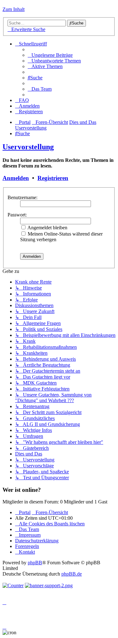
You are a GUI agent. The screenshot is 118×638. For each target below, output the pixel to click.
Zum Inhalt (14, 9)
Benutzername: (22, 197)
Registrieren (52, 178)
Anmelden (16, 178)
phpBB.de (71, 574)
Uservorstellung (28, 147)
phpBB (35, 562)
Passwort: (17, 214)
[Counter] (13, 585)
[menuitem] (50, 55)
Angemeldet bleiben (46, 227)
